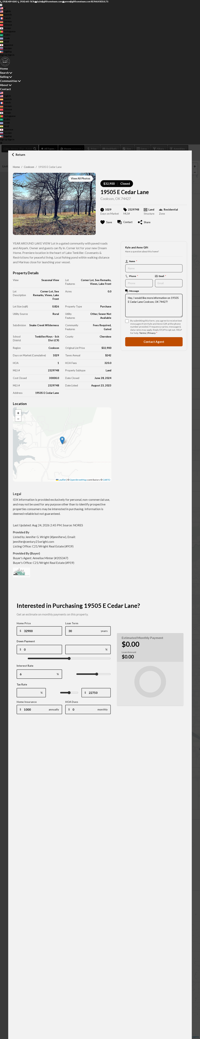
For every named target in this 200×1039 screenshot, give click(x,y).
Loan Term (71, 623)
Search (4, 72)
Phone (133, 276)
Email (162, 276)
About (4, 85)
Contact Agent (154, 341)
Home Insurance (27, 701)
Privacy (151, 332)
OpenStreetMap (78, 479)
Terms (142, 332)
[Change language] (3, 8)
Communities (8, 80)
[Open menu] (1, 143)
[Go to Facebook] (1, 5)
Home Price (24, 623)
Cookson (29, 166)
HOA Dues (71, 701)
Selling (4, 76)
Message (134, 290)
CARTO (106, 479)
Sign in (11, 55)
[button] (62, 440)
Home (16, 166)
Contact (5, 89)
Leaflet (62, 479)
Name (133, 261)
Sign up (3, 55)
